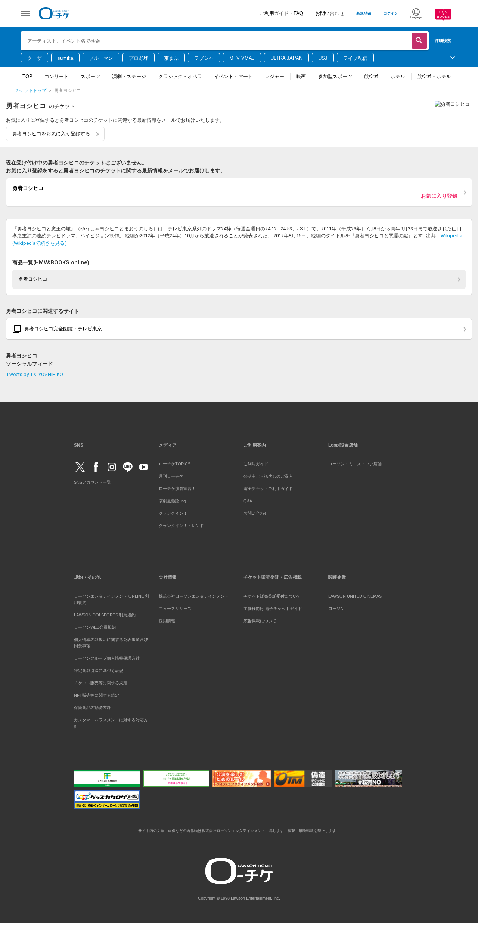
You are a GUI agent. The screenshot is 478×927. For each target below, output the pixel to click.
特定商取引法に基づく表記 (98, 669)
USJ (323, 58)
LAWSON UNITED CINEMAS (355, 594)
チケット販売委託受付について (272, 594)
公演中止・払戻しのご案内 (268, 474)
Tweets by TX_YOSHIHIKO (34, 373)
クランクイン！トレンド (181, 524)
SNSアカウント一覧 (92, 480)
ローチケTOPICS (174, 462)
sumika (65, 58)
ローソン (336, 607)
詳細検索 (443, 40)
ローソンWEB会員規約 (95, 625)
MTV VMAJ (242, 58)
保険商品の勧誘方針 (92, 706)
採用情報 (167, 619)
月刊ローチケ (171, 474)
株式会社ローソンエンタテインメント (194, 594)
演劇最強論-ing (172, 499)
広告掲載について (259, 619)
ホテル (398, 76)
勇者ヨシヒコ (32, 278)
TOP (27, 76)
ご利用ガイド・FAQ (281, 13)
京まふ (171, 58)
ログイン (390, 13)
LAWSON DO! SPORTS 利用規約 (105, 613)
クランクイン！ (173, 511)
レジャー (274, 76)
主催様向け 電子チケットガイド (272, 607)
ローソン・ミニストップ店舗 (355, 462)
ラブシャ (204, 58)
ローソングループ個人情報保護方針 (107, 657)
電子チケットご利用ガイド (268, 487)
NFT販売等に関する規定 (96, 694)
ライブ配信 (355, 58)
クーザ (34, 58)
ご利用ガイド (255, 462)
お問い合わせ (329, 13)
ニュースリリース (175, 607)
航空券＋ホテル (434, 76)
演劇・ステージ (129, 76)
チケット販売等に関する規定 (100, 681)
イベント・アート (233, 76)
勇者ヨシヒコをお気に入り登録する (51, 133)
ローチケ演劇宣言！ (177, 487)
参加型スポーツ (335, 76)
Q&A (247, 499)
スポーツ (90, 76)
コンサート (56, 76)
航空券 (371, 76)
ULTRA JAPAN (286, 58)
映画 (301, 76)
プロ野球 (138, 58)
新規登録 (363, 13)
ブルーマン (101, 58)
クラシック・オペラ (180, 76)
